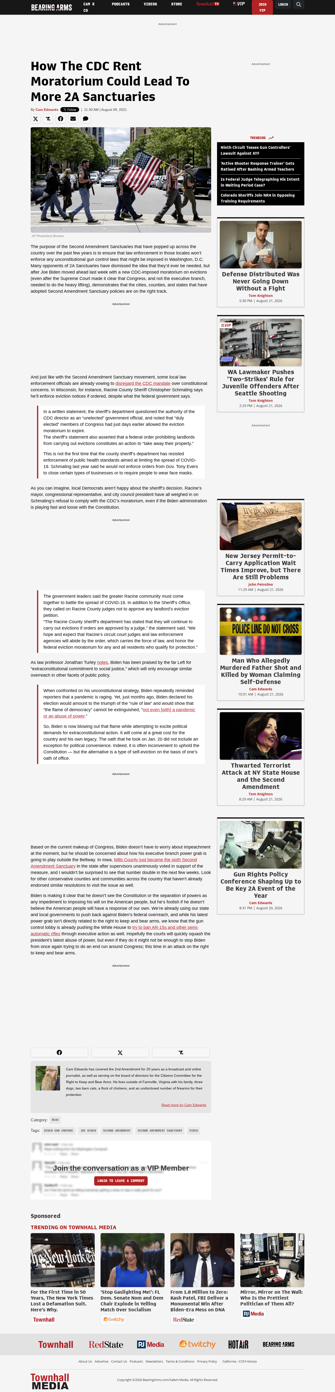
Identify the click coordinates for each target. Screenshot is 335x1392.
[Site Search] (298, 4)
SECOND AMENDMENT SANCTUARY (160, 1131)
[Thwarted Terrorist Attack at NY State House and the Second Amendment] (261, 736)
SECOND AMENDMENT (116, 1131)
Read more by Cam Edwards (183, 1105)
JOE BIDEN (88, 1131)
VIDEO (193, 1131)
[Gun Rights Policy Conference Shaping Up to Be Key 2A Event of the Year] (261, 845)
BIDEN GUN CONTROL (58, 1131)
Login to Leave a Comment (120, 1181)
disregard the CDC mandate (143, 383)
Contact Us (119, 1361)
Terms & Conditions (180, 1361)
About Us (85, 1361)
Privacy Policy (207, 1361)
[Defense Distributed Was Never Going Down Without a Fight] (261, 244)
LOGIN (283, 4)
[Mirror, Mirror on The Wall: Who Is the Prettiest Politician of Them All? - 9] (272, 1260)
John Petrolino (260, 584)
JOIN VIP (262, 7)
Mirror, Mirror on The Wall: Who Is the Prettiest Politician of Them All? (271, 1298)
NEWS (55, 1120)
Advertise (101, 1361)
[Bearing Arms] (51, 7)
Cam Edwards (47, 110)
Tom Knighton (261, 295)
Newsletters (154, 1361)
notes (102, 662)
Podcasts (136, 1361)
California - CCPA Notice (239, 1361)
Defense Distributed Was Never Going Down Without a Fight (260, 281)
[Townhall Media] (50, 1381)
